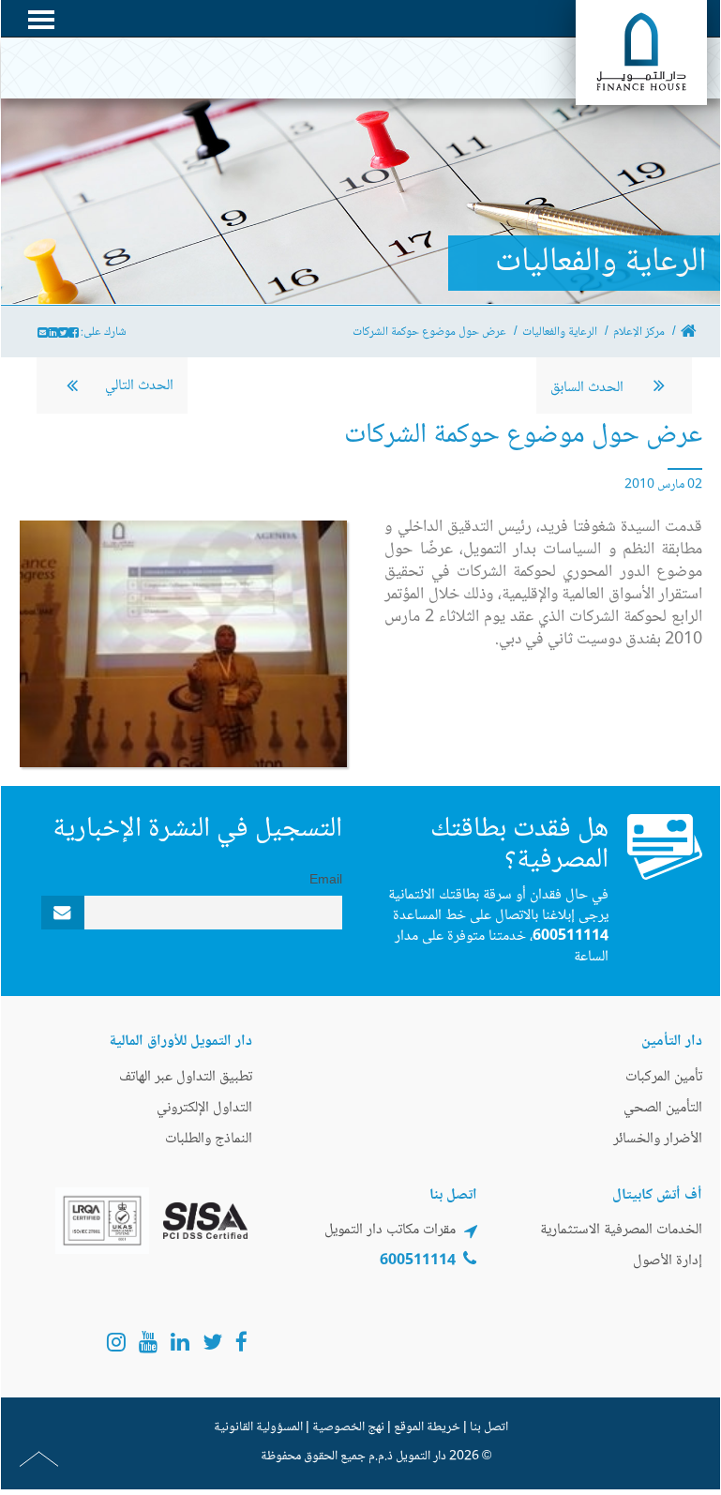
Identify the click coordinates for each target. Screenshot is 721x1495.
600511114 (570, 936)
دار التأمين (671, 1041)
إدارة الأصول (667, 1261)
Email (325, 880)
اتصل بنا (489, 1427)
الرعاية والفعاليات (559, 332)
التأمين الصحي (662, 1108)
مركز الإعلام (639, 332)
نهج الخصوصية (348, 1427)
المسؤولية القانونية (258, 1427)
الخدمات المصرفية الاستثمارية (621, 1230)
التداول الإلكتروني (204, 1108)
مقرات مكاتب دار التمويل (390, 1230)
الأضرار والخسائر (657, 1139)
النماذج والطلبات (208, 1139)
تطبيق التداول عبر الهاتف (185, 1077)
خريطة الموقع (427, 1427)
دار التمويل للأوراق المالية (180, 1041)
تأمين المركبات (663, 1077)
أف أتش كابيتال (657, 1195)
